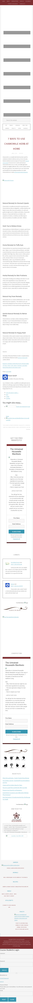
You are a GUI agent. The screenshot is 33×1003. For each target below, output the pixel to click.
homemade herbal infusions (21, 172)
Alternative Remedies (14, 425)
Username (2, 953)
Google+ (8, 398)
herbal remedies (12, 427)
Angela (12, 584)
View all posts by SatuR (12, 392)
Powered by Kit (16, 539)
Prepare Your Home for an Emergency (12, 790)
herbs (17, 427)
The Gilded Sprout (15, 562)
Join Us (2, 981)
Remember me (3, 975)
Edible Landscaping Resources (15, 868)
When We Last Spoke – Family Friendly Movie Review (16, 778)
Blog (7, 394)
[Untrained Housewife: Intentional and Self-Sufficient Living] (16, 822)
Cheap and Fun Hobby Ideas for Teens (12, 785)
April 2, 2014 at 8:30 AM (16, 564)
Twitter (7, 396)
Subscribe (16, 531)
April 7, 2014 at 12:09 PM (17, 586)
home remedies (22, 427)
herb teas (5, 427)
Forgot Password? (4, 978)
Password (2, 961)
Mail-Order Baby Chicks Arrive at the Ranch (15, 877)
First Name (16, 518)
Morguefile (8, 371)
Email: (1, 990)
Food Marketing (19, 602)
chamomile (27, 425)
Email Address (16, 524)
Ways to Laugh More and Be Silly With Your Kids (15, 787)
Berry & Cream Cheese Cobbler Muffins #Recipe (15, 886)
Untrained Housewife (16, 12)
